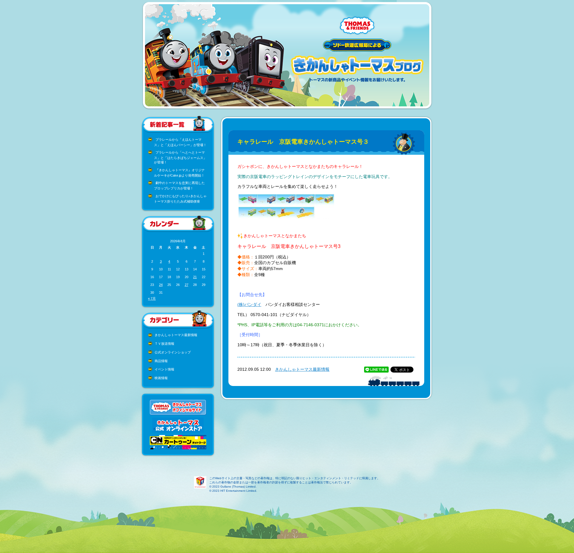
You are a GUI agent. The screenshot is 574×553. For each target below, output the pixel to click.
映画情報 (161, 378)
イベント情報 (164, 369)
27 (186, 285)
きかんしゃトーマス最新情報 (176, 335)
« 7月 (152, 298)
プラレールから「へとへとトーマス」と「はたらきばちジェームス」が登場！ (180, 157)
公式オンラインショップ (173, 352)
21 (195, 277)
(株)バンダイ (249, 304)
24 (161, 285)
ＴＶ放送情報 (164, 343)
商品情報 (161, 361)
